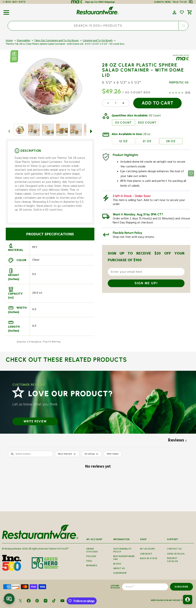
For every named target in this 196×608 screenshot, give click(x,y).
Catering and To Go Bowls (98, 41)
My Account (147, 549)
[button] (6, 11)
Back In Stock (148, 559)
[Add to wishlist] (182, 12)
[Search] (183, 25)
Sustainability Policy (122, 551)
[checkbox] (113, 454)
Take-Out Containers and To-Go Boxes (56, 41)
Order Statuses (92, 551)
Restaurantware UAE (124, 558)
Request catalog (172, 560)
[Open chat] (9, 598)
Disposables (23, 41)
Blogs (117, 564)
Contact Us (174, 549)
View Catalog (176, 554)
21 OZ (147, 141)
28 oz (146, 134)
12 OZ (123, 141)
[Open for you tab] (187, 599)
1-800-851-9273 (14, 1)
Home (9, 41)
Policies (91, 557)
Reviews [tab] (177, 441)
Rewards (91, 566)
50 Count (155, 116)
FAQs (89, 561)
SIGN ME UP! (146, 283)
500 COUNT (147, 122)
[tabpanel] (98, 480)
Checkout (146, 554)
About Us (119, 569)
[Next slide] (91, 131)
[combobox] (98, 25)
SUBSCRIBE (181, 586)
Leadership (120, 573)
